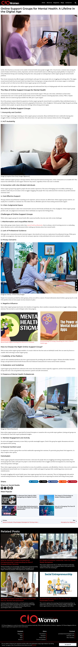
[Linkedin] (2, 488)
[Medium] (11, 488)
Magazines (56, 2)
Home (43, 2)
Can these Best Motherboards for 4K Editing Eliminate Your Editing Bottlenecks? (28, 508)
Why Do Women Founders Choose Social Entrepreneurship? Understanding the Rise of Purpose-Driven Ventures (17, 562)
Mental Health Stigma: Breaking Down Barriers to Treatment (17, 342)
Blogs (62, 2)
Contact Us (68, 2)
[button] (75, 3)
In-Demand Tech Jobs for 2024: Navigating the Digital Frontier (27, 496)
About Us (49, 2)
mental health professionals (35, 225)
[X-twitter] (5, 488)
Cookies (34, 645)
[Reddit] (8, 488)
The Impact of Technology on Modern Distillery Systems (64, 496)
